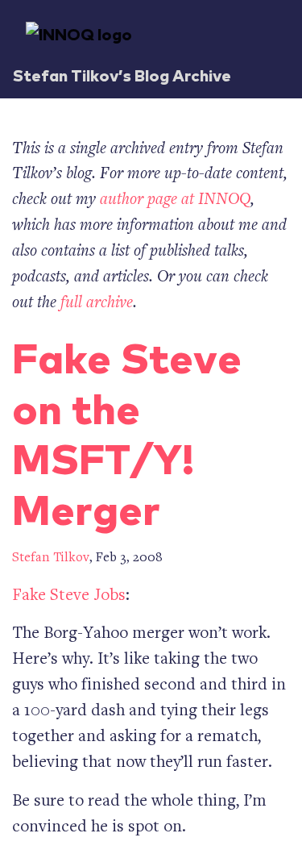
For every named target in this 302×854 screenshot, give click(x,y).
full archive (96, 303)
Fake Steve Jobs (69, 596)
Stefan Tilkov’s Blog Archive (122, 74)
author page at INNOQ (175, 200)
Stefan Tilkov (50, 558)
